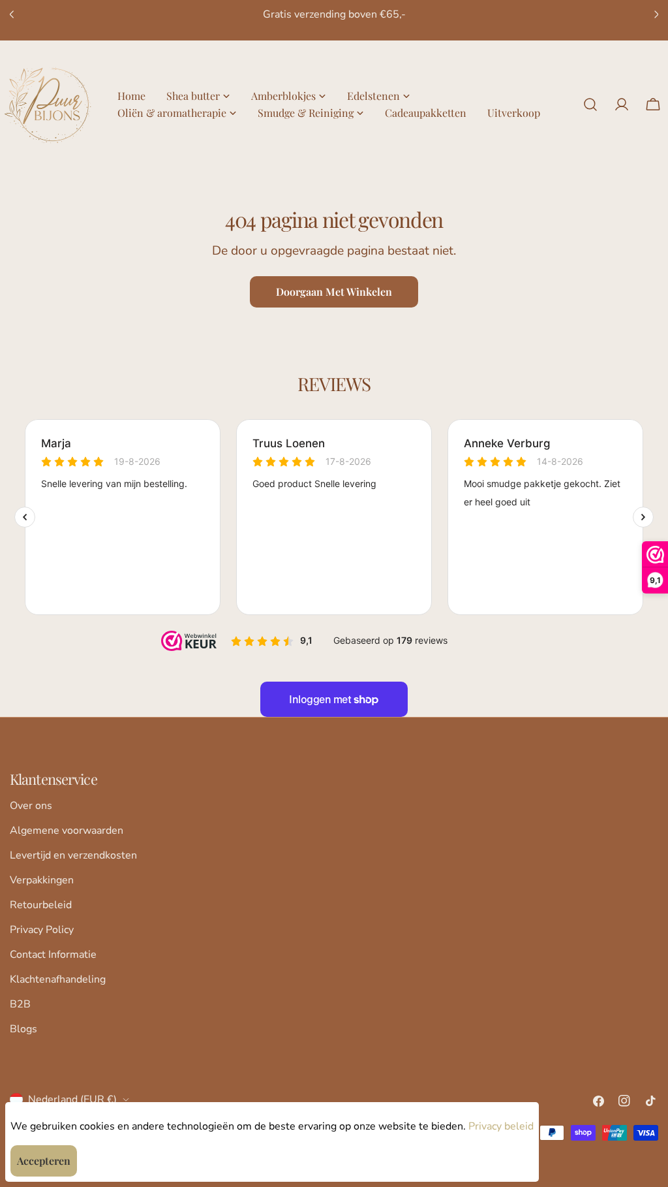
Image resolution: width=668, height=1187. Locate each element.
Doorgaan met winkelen (334, 291)
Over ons (31, 806)
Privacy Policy (42, 930)
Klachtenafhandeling (58, 979)
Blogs (23, 1029)
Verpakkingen (42, 880)
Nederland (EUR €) (72, 1099)
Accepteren (43, 1160)
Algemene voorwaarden (66, 830)
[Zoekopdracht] (590, 104)
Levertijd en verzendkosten (73, 855)
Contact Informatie (53, 954)
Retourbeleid (41, 905)
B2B (20, 1004)
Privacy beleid (501, 1126)
